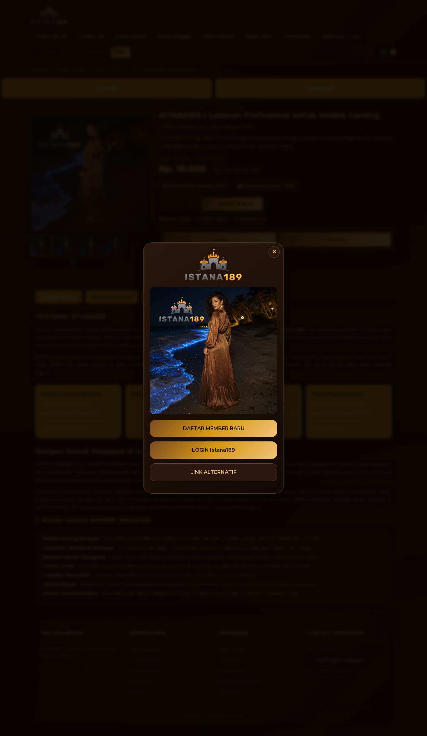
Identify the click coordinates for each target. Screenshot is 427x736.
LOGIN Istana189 (213, 450)
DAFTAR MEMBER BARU (213, 428)
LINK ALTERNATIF (213, 472)
